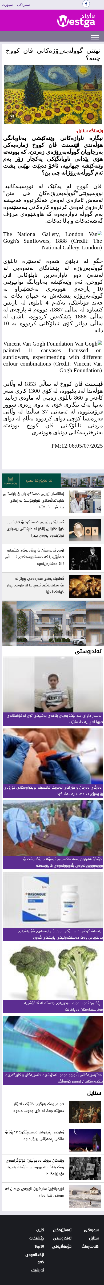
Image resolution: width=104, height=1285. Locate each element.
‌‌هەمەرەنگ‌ (90, 1246)
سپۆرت (7, 5)
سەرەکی (23, 5)
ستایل (94, 1238)
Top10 (39, 1246)
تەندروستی (62, 1238)
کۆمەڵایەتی (61, 1246)
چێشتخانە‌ (36, 1238)
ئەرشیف (37, 1270)
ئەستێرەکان (62, 1230)
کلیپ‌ (40, 1230)
